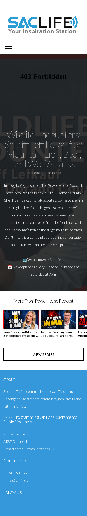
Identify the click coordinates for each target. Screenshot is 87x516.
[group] (21, 325)
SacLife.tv (57, 259)
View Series (43, 354)
